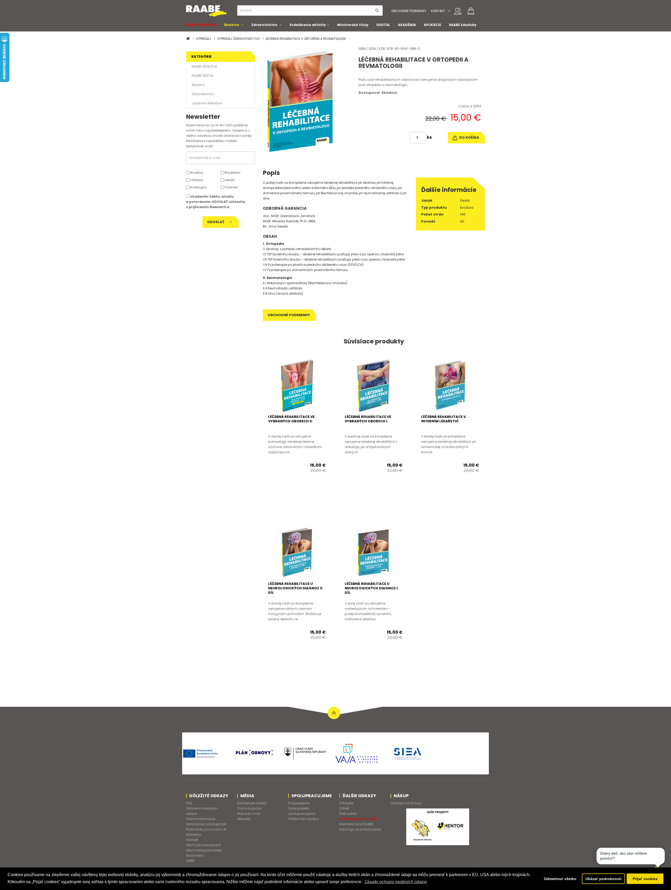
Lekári (229, 179)
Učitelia (196, 179)
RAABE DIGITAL (203, 75)
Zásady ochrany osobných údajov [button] (395, 882)
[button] (449, 11)
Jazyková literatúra (207, 103)
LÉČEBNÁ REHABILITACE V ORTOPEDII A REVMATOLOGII (306, 38)
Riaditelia (232, 172)
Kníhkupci (198, 187)
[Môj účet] (458, 11)
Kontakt (438, 11)
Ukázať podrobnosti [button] (603, 879)
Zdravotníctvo (264, 25)
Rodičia (196, 172)
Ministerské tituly (353, 25)
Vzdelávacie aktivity (307, 25)
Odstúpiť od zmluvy (406, 803)
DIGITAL (383, 25)
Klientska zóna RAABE (356, 824)
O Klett (344, 808)
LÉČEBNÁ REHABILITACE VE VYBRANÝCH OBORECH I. (368, 419)
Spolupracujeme (301, 813)
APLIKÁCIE (432, 25)
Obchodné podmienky (408, 11)
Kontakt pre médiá (252, 803)
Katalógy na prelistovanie (360, 829)
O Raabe (346, 803)
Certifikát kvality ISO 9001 (359, 819)
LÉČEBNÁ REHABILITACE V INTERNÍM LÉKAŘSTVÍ (443, 419)
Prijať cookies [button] (645, 879)
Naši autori (347, 813)
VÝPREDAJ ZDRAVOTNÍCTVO (238, 38)
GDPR (190, 861)
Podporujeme (299, 803)
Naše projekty (298, 808)
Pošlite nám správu (303, 819)
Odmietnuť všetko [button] (560, 879)
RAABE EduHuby (463, 25)
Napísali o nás (249, 813)
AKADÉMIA (407, 25)
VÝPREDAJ (203, 38)
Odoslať (216, 221)
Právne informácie (200, 819)
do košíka (468, 137)
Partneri (231, 187)
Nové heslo (194, 855)
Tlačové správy (249, 808)
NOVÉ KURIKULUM (201, 25)
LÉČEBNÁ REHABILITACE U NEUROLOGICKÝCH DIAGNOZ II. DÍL (295, 588)
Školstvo (231, 25)
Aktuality (244, 819)
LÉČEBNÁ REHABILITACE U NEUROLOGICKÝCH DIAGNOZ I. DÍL (372, 588)
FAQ (189, 803)
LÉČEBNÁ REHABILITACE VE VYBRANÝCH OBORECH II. (291, 419)
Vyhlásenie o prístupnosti (206, 824)
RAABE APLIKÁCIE (204, 66)
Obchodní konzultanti (203, 845)
